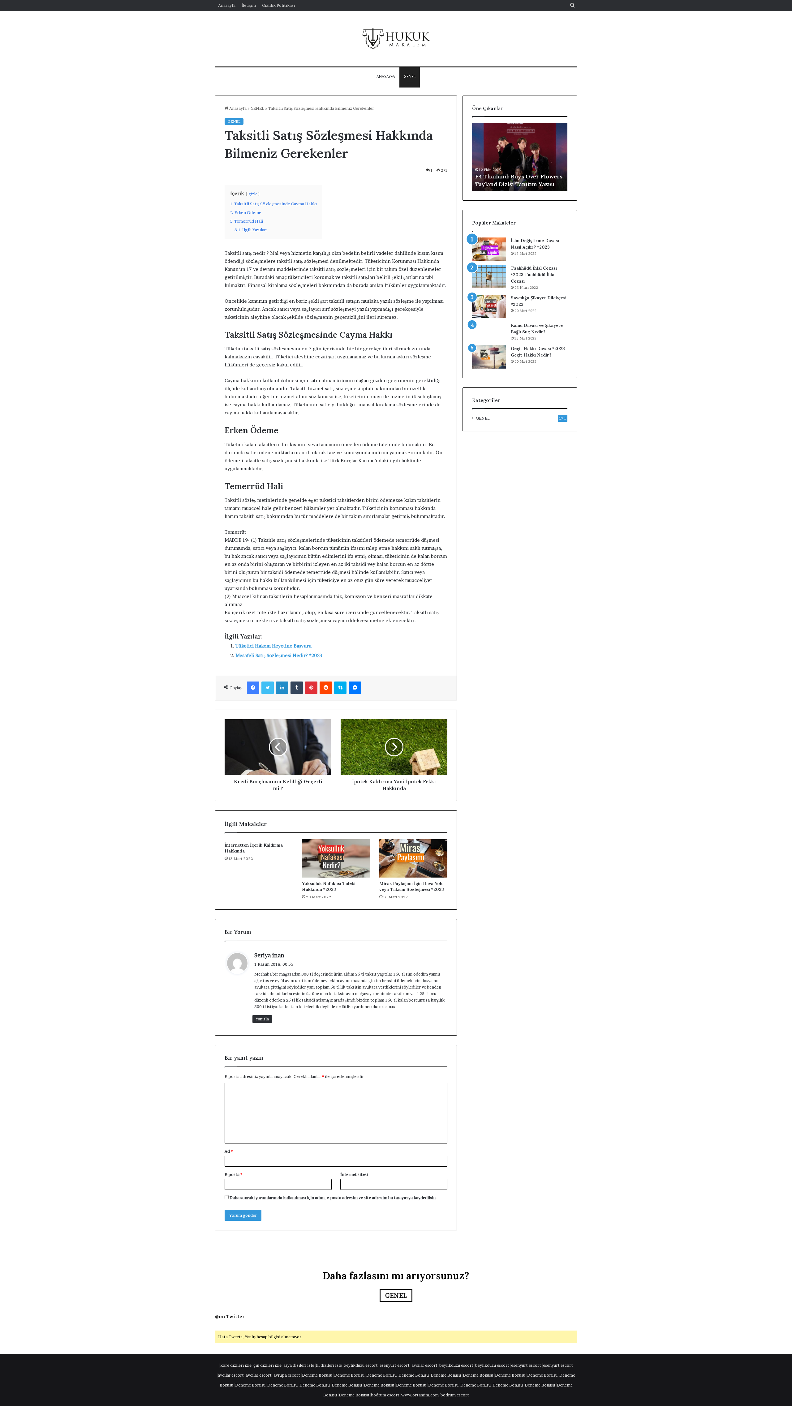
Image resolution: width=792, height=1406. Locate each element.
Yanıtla (262, 1018)
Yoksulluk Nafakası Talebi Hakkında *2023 (328, 886)
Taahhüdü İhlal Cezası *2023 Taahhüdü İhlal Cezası (534, 274)
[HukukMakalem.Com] (396, 39)
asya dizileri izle (298, 1365)
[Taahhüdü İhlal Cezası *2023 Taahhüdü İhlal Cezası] (489, 276)
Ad (229, 1151)
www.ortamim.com (420, 1394)
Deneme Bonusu (317, 1375)
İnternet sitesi (354, 1174)
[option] (519, 157)
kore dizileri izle (236, 1365)
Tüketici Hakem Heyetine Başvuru (273, 646)
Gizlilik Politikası (278, 5)
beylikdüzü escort (361, 1365)
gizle (252, 193)
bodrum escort (385, 1394)
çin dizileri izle (267, 1365)
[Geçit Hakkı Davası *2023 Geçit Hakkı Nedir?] (489, 357)
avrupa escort (286, 1375)
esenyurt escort (395, 1365)
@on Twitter (230, 1316)
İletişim (249, 5)
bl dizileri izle (329, 1365)
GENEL (409, 76)
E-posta (233, 1174)
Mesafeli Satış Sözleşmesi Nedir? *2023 (278, 655)
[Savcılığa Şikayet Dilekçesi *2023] (489, 306)
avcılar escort (424, 1365)
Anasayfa (226, 5)
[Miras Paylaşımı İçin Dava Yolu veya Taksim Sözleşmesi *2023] (413, 858)
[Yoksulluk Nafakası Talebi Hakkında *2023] (336, 858)
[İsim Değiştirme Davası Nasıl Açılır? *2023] (489, 249)
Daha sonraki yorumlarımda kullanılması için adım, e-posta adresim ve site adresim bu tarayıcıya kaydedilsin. (333, 1197)
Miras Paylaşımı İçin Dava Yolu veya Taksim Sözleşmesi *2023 (411, 886)
